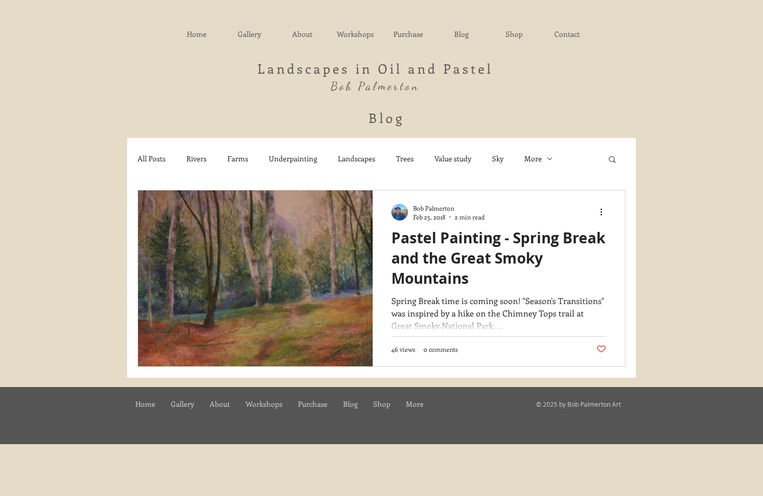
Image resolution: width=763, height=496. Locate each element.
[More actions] (604, 212)
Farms (237, 158)
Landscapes (356, 158)
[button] (612, 160)
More (533, 158)
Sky (497, 158)
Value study (452, 158)
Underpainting (293, 158)
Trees (405, 158)
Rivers (196, 158)
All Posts (152, 158)
